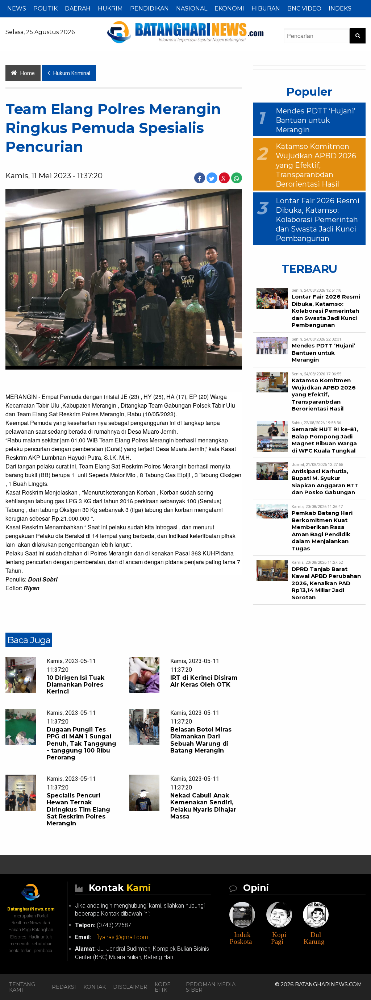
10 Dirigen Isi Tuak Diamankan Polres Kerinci (75, 684)
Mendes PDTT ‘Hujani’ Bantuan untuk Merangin (315, 120)
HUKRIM (110, 8)
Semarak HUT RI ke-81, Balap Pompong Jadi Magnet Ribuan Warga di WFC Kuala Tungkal (325, 440)
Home (27, 73)
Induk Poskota (241, 938)
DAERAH (78, 8)
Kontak (94, 987)
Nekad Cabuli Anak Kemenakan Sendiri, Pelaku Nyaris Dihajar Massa (203, 806)
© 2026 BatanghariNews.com (318, 984)
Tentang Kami (22, 987)
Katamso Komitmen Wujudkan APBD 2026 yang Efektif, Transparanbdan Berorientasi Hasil (316, 165)
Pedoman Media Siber (210, 987)
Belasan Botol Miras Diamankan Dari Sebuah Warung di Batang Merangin (201, 740)
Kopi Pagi (278, 938)
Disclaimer (130, 987)
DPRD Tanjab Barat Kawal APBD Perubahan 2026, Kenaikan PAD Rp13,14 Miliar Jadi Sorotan (326, 583)
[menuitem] (17, 8)
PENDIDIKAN (149, 8)
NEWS (16, 8)
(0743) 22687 (103, 925)
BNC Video (304, 8)
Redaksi (64, 987)
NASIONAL (191, 8)
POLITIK (45, 8)
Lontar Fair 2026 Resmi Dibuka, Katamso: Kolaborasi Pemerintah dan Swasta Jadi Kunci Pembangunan (317, 219)
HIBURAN (265, 8)
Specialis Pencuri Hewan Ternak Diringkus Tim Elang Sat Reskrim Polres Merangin (78, 809)
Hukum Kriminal (71, 73)
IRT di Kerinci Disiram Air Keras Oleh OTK (204, 681)
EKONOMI (229, 8)
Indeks (340, 8)
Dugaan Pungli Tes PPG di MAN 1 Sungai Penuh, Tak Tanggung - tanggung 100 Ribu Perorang (81, 743)
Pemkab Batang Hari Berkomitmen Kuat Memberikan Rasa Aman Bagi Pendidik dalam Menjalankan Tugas (322, 530)
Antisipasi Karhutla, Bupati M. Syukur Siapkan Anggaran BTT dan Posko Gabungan (325, 482)
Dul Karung (314, 938)
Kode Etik (163, 987)
